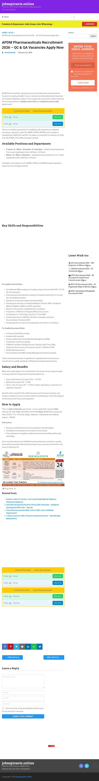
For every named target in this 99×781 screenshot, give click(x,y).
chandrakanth (10, 52)
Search (71, 32)
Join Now (89, 24)
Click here (58, 117)
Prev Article (13, 657)
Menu (6, 17)
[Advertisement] (33, 74)
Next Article (53, 657)
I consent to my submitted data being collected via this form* (82, 74)
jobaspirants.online (18, 4)
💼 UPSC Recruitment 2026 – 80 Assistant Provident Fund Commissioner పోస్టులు (81, 277)
